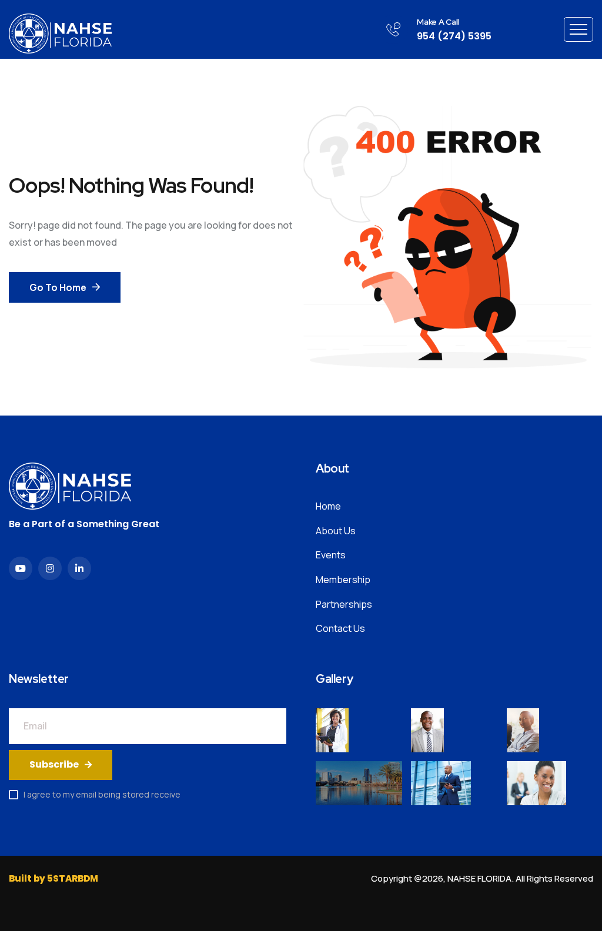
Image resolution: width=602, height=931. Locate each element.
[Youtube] (20, 568)
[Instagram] (50, 568)
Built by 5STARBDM (53, 878)
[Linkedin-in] (79, 568)
